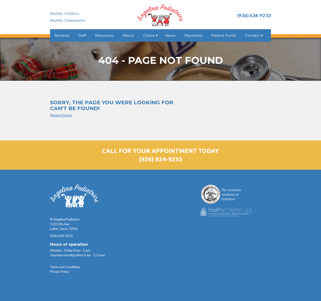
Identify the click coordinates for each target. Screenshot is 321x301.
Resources (104, 35)
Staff (82, 35)
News (170, 35)
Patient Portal (223, 35)
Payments (193, 35)
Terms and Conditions (65, 267)
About (128, 35)
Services (62, 35)
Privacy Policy (59, 271)
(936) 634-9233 (160, 159)
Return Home (61, 115)
